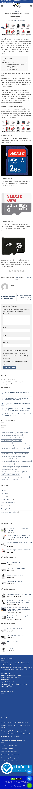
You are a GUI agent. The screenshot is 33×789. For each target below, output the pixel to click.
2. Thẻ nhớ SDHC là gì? (13, 67)
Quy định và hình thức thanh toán (10, 761)
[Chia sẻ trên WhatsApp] (9, 271)
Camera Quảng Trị (16, 461)
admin (23, 20)
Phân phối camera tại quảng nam (9, 469)
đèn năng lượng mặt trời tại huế (21, 477)
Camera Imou (26, 448)
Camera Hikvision (18, 440)
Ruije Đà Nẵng (26, 471)
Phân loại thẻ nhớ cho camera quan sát (15, 64)
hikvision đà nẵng (6, 466)
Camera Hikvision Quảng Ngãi (24, 445)
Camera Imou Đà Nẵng (7, 451)
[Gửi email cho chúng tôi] (10, 686)
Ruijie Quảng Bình (16, 474)
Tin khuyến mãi (5, 509)
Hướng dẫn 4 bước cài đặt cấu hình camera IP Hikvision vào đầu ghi (18, 414)
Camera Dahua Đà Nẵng (7, 435)
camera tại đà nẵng (26, 461)
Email (5, 335)
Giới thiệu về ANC (10, 781)
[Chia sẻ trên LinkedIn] (23, 271)
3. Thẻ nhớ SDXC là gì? (12, 69)
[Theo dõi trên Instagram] (5, 686)
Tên (4, 327)
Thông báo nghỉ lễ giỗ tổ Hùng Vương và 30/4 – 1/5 (18, 404)
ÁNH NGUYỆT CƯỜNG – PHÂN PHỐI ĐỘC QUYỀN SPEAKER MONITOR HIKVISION (17, 409)
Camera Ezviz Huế (19, 437)
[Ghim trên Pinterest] (21, 271)
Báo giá (3, 490)
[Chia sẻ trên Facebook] (12, 271)
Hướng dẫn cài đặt (6, 499)
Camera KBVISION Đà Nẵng (8, 456)
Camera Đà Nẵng (6, 464)
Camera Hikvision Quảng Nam (9, 445)
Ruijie (3, 474)
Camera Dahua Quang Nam (8, 432)
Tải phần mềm (5, 505)
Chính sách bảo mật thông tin (9, 751)
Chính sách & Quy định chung (9, 745)
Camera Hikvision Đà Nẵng (8, 448)
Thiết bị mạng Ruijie (23, 782)
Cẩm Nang (4, 493)
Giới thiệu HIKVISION (21, 781)
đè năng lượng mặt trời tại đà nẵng (10, 479)
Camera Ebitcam (18, 435)
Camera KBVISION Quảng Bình (21, 453)
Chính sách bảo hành (7, 748)
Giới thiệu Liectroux (10, 782)
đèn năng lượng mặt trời (7, 477)
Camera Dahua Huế (24, 430)
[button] (2, 6)
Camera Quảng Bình (6, 458)
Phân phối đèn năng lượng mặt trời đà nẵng (12, 471)
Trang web (5, 342)
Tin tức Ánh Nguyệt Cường (8, 512)
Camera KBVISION (18, 451)
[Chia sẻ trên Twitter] (15, 271)
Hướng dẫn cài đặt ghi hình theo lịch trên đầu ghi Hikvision (24, 297)
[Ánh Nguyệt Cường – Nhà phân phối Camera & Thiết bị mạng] (16, 6)
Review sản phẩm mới (7, 502)
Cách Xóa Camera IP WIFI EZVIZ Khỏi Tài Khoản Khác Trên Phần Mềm (16, 398)
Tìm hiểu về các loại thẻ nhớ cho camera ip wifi (15, 62)
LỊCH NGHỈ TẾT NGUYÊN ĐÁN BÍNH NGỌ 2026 (17, 393)
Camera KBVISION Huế (7, 453)
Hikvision (26, 464)
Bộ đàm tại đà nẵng (6, 430)
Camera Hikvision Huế (7, 443)
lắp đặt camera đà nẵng (24, 466)
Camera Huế (18, 448)
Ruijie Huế (8, 474)
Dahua (12, 464)
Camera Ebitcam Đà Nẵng (8, 437)
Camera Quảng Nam (17, 458)
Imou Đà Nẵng (14, 466)
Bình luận (6, 313)
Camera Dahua (15, 430)
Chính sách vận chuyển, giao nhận (10, 758)
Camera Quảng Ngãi (6, 461)
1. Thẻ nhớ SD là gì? (12, 66)
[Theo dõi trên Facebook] (2, 686)
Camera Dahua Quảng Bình (22, 432)
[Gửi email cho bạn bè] (18, 271)
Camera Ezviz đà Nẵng (7, 440)
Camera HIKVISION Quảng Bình (20, 443)
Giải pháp (4, 496)
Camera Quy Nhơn (20, 456)
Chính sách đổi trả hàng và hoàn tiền (11, 754)
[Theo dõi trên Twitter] (7, 686)
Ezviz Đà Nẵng (19, 464)
